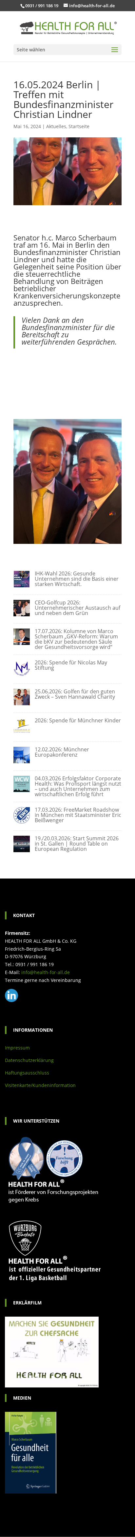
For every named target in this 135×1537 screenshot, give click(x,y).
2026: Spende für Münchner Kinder (78, 720)
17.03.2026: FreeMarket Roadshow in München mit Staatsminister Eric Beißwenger (78, 815)
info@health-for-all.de (45, 972)
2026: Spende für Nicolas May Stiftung (71, 665)
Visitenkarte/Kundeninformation (40, 1085)
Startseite (78, 126)
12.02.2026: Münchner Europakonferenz (62, 752)
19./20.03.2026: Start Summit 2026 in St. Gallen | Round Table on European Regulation (77, 843)
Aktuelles (56, 126)
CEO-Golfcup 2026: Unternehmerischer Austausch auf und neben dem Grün (77, 608)
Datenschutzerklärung (29, 1060)
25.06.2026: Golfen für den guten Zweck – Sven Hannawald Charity (75, 694)
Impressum (17, 1048)
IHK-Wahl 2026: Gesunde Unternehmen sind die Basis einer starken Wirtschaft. (77, 579)
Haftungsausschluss (27, 1073)
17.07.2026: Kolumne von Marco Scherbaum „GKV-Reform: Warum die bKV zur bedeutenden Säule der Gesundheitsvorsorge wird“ (76, 639)
